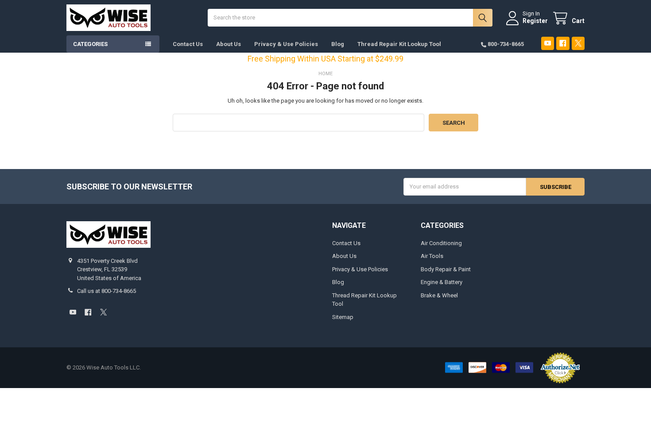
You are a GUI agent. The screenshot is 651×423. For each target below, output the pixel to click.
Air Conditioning (441, 243)
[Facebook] (562, 43)
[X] (578, 43)
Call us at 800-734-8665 (106, 291)
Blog (337, 44)
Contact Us (188, 44)
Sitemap (342, 317)
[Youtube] (547, 43)
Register (535, 20)
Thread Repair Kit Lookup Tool (399, 44)
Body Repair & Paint (446, 269)
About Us (228, 44)
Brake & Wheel (439, 295)
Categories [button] (90, 44)
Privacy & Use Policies (286, 44)
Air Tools (432, 256)
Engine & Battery (441, 282)
